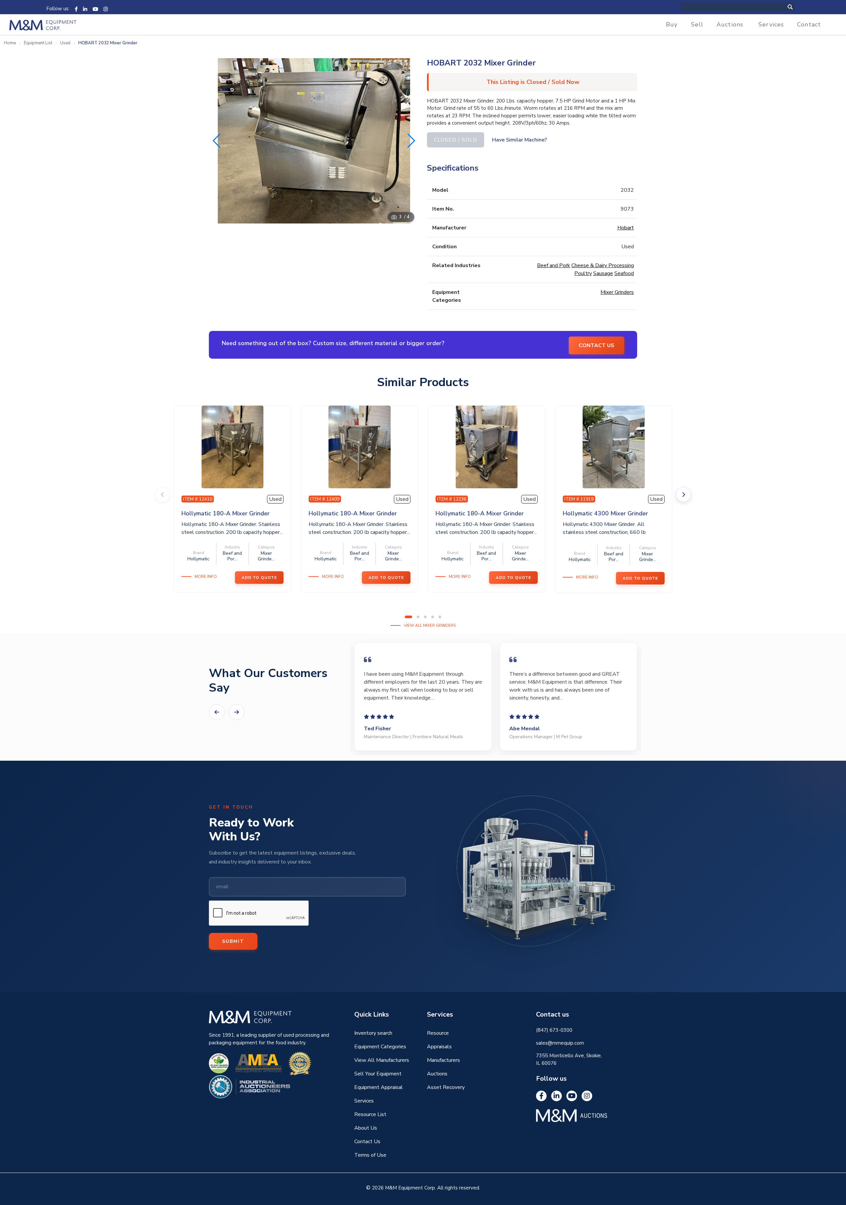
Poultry (583, 273)
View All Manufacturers (381, 1060)
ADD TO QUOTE (259, 577)
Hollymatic (198, 559)
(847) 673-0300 (554, 1030)
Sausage (603, 273)
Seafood (624, 273)
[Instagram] (105, 8)
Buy (671, 24)
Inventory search (373, 1033)
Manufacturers (443, 1060)
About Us (365, 1128)
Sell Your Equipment (378, 1073)
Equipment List (38, 43)
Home (10, 43)
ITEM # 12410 (197, 499)
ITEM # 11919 (579, 499)
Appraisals (439, 1046)
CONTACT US (596, 345)
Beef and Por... (232, 556)
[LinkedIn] (85, 8)
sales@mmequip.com (560, 1043)
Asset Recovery (446, 1087)
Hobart (625, 227)
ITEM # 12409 (324, 499)
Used (65, 43)
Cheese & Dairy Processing (602, 265)
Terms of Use (370, 1155)
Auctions (729, 24)
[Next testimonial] (237, 712)
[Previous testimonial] (217, 712)
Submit (233, 941)
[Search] (797, 7)
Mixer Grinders (617, 292)
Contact (809, 24)
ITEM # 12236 (451, 499)
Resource (438, 1033)
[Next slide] (683, 494)
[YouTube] (95, 8)
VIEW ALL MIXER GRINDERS (430, 625)
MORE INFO (206, 576)
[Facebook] (76, 8)
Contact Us (367, 1141)
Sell (697, 24)
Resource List (370, 1114)
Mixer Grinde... (266, 556)
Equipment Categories (380, 1046)
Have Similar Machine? (519, 139)
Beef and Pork (553, 265)
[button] (411, 141)
